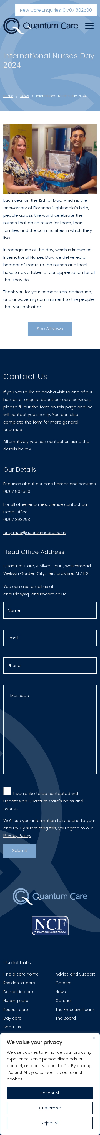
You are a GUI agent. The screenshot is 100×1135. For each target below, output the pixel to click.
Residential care (19, 983)
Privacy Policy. (17, 835)
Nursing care (15, 1000)
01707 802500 (16, 491)
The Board (66, 1018)
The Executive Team (75, 1009)
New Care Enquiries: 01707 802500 (56, 10)
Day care (12, 1018)
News (24, 95)
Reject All (50, 1123)
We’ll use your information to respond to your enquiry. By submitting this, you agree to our (49, 828)
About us (12, 1027)
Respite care (15, 1009)
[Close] (94, 1038)
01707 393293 (16, 519)
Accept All (50, 1093)
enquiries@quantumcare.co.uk (34, 532)
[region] (50, 1084)
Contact (64, 1000)
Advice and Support (75, 974)
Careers (63, 983)
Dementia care (18, 991)
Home (8, 95)
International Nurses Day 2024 (61, 95)
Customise (50, 1108)
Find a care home (21, 974)
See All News (50, 329)
